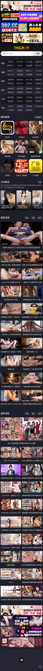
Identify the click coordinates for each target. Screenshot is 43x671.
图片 (3, 90)
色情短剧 (29, 110)
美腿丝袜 (11, 92)
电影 (3, 81)
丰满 (26, 413)
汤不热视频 (38, 106)
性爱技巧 (38, 101)
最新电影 (5, 413)
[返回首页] (40, 666)
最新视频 (5, 217)
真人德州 (20, 62)
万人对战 (29, 62)
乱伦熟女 (29, 83)
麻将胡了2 (10, 65)
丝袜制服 (20, 74)
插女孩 (10, 106)
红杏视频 (11, 110)
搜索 (37, 53)
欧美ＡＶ (29, 71)
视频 (3, 72)
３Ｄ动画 (38, 71)
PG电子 (10, 62)
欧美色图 (29, 88)
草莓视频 (29, 106)
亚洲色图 (20, 88)
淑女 (33, 413)
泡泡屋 (20, 110)
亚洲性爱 (11, 79)
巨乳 (33, 218)
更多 (39, 218)
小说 (3, 99)
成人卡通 (29, 79)
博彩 (3, 63)
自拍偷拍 (20, 71)
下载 (39, 182)
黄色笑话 (29, 101)
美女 (26, 218)
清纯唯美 (20, 92)
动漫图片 (38, 88)
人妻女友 (29, 97)
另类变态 (38, 83)
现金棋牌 (29, 65)
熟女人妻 (11, 74)
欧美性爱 (38, 79)
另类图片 (38, 92)
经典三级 (20, 83)
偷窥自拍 (11, 88)
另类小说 (20, 101)
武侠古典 (38, 97)
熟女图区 (29, 92)
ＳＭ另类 (38, 74)
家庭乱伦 (20, 97)
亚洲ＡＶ (11, 71)
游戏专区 (38, 62)
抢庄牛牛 (38, 65)
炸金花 (20, 65)
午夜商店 (20, 106)
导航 (3, 108)
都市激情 (11, 97)
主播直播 (29, 74)
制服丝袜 (11, 83)
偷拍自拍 (20, 79)
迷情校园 (11, 101)
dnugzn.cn (21, 48)
